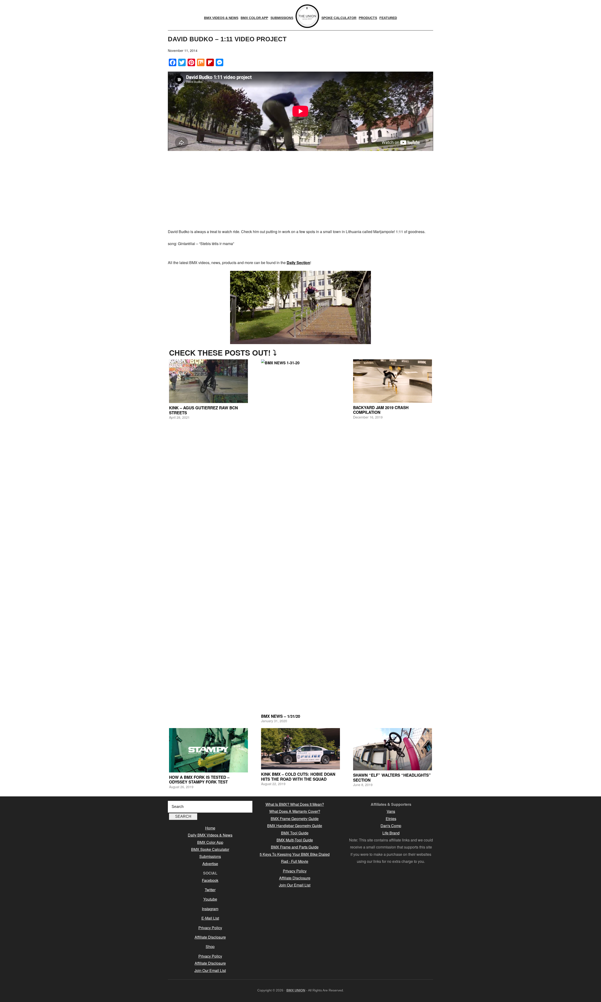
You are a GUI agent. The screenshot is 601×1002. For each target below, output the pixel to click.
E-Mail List (210, 918)
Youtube (210, 899)
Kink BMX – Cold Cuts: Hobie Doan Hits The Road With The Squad (298, 776)
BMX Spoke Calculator (210, 849)
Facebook (210, 880)
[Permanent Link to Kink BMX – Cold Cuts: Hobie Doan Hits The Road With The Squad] (300, 749)
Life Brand (391, 833)
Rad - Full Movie (294, 861)
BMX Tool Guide (294, 833)
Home (210, 828)
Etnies (391, 818)
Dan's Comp (391, 825)
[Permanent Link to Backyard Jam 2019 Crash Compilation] (392, 381)
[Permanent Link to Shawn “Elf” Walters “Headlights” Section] (392, 749)
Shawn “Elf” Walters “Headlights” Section (392, 777)
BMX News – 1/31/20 (280, 716)
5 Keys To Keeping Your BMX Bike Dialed (295, 854)
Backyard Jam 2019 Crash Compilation (380, 410)
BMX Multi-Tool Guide (295, 840)
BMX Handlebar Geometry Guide (294, 825)
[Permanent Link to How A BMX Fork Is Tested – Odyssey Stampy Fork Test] (208, 750)
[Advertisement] (300, 190)
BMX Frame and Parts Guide (295, 847)
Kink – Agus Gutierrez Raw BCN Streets (203, 410)
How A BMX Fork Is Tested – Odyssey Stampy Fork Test (199, 779)
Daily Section (298, 262)
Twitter (210, 889)
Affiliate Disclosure (210, 937)
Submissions (210, 856)
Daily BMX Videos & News (210, 835)
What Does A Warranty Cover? (294, 811)
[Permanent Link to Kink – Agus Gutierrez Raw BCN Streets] (208, 381)
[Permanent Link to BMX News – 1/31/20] (300, 535)
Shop (210, 946)
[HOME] (307, 16)
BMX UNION (295, 990)
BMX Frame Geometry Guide (295, 818)
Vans (391, 811)
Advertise (210, 863)
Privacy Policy (210, 927)
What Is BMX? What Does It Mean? (295, 804)
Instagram (210, 908)
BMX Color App (210, 842)
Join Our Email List (210, 970)
